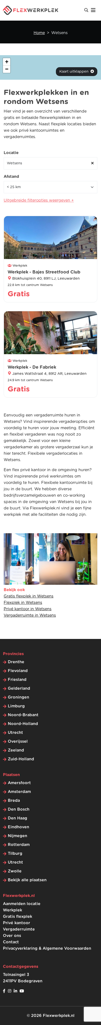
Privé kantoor (16, 923)
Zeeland (16, 750)
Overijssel (18, 741)
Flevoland (18, 671)
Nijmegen (17, 836)
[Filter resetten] (92, 163)
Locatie (11, 153)
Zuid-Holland (21, 759)
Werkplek (12, 910)
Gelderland (19, 688)
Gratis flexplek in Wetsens (28, 596)
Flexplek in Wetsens (23, 603)
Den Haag (17, 818)
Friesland (17, 680)
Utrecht (15, 733)
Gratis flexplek (17, 917)
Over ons (12, 936)
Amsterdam (19, 792)
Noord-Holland (23, 724)
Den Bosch (18, 809)
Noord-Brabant (23, 715)
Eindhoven (18, 827)
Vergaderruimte (19, 929)
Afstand (11, 177)
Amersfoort (19, 783)
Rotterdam (19, 845)
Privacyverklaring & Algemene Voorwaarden (47, 948)
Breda (14, 801)
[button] (6, 61)
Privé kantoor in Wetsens (27, 609)
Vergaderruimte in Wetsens (30, 615)
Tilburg (15, 854)
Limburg (16, 706)
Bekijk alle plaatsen (27, 880)
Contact (11, 942)
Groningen (18, 697)
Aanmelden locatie (21, 904)
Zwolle (15, 871)
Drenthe (16, 662)
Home (39, 33)
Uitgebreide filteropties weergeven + (39, 200)
